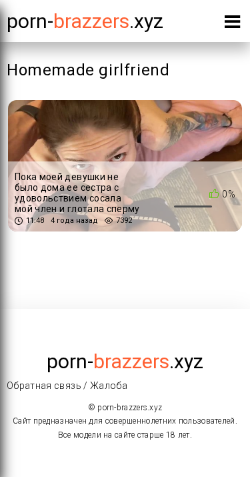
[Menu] (232, 24)
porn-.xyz (85, 21)
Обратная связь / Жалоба (67, 385)
